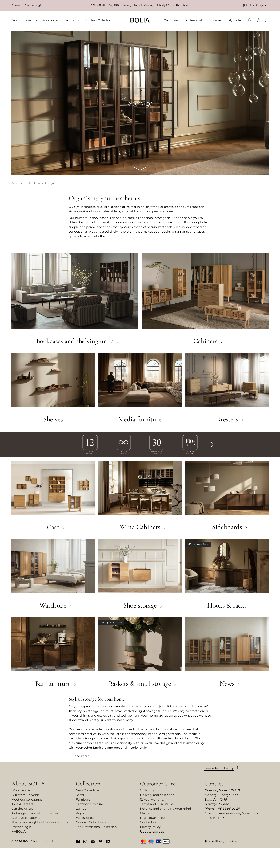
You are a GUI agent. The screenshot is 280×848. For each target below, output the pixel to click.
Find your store (226, 841)
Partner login (33, 5)
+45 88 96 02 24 (228, 808)
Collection (88, 783)
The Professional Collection (96, 827)
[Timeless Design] (123, 444)
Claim (144, 813)
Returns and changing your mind (165, 808)
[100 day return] (190, 444)
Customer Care (157, 783)
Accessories (85, 818)
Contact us (148, 822)
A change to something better (34, 813)
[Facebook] (78, 841)
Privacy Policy (150, 827)
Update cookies (152, 831)
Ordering (147, 790)
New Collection (87, 790)
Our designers (22, 808)
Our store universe (25, 795)
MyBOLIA (18, 831)
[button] (212, 444)
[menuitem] (16, 20)
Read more (212, 818)
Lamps (81, 808)
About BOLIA (28, 783)
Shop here (182, 5)
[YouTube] (93, 841)
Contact (213, 783)
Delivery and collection (157, 795)
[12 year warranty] (90, 444)
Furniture (83, 799)
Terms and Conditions (157, 804)
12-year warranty (152, 799)
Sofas (80, 795)
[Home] (140, 20)
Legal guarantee (152, 818)
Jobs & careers (22, 804)
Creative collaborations (28, 818)
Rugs (80, 813)
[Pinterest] (100, 841)
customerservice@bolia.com (236, 813)
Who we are (20, 790)
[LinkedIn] (108, 841)
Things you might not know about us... (40, 822)
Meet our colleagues (26, 799)
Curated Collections (91, 822)
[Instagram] (85, 841)
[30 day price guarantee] (157, 444)
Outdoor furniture (89, 804)
